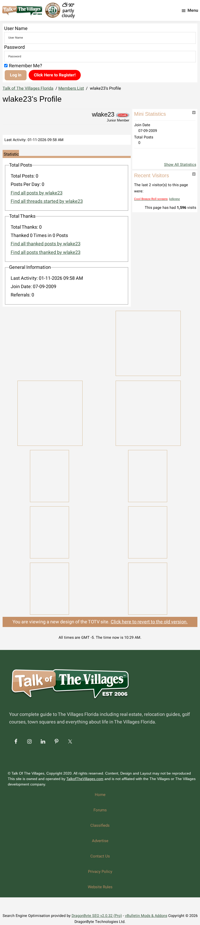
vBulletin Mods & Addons (146, 915)
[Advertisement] (50, 342)
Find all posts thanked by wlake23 (45, 252)
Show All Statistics (180, 164)
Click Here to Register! (55, 75)
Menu (193, 10)
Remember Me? (25, 65)
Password (14, 47)
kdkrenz (174, 199)
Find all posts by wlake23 (37, 193)
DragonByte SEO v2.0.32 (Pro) (97, 915)
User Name (16, 28)
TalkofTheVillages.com (84, 779)
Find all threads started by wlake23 (47, 201)
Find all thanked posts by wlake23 (45, 243)
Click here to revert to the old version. (149, 621)
